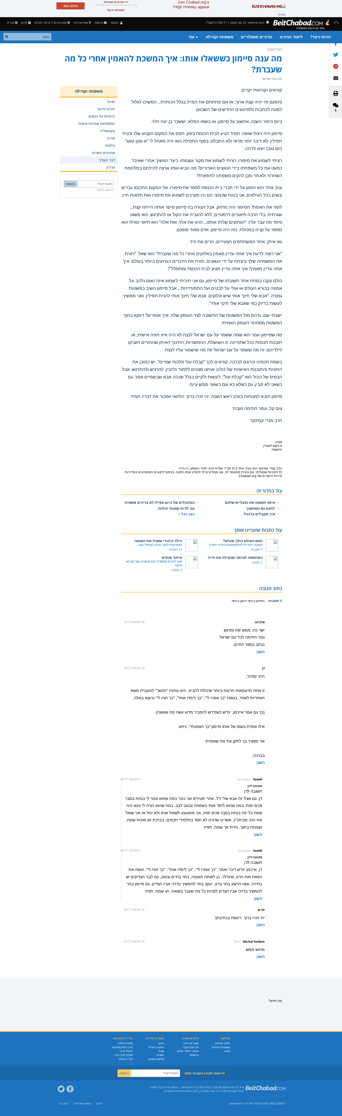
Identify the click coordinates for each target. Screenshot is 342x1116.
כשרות (160, 1055)
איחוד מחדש (172, 558)
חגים (161, 1043)
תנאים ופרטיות (82, 1103)
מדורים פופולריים (256, 37)
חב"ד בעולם (126, 1059)
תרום (24, 23)
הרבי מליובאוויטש (122, 1047)
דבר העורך (274, 49)
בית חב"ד (230, 468)
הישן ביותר (239, 601)
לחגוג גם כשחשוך (260, 508)
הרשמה (194, 1055)
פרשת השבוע (156, 1059)
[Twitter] (61, 1088)
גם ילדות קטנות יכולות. (176, 508)
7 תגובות (257, 549)
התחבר (114, 23)
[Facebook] (70, 1088)
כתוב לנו (63, 1103)
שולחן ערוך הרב (123, 1055)
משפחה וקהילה (219, 37)
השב (260, 652)
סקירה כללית (125, 1043)
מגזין (227, 1051)
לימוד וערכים (291, 37)
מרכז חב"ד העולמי (159, 1087)
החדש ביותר (256, 601)
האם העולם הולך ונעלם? (243, 541)
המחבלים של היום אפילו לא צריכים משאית (160, 502)
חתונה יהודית (156, 1047)
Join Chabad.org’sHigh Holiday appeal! (191, 4)
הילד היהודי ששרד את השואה (158, 541)
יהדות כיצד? (320, 37)
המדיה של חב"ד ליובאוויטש (245, 1103)
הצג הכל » (186, 514)
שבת (161, 1051)
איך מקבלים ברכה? (259, 514)
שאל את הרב (80, 23)
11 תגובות (175, 549)
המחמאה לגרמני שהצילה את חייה (235, 558)
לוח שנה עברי (191, 1047)
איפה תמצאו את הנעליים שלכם (250, 502)
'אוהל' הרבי (126, 1051)
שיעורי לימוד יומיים (188, 1051)
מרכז (265, 1103)
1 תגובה (257, 562)
